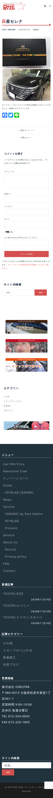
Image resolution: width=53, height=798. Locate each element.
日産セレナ (25, 137)
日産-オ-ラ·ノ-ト (27, 130)
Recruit (10, 549)
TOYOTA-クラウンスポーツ (23, 617)
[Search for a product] (45, 6)
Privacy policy (15, 556)
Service (8, 507)
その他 (6, 396)
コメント (9, 171)
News (7, 500)
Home (7, 485)
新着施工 (36, 30)
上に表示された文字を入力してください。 (21, 237)
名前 (7, 194)
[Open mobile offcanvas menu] (50, 6)
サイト (7, 219)
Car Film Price (14, 464)
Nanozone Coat (15, 471)
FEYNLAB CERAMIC (19, 492)
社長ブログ (8, 410)
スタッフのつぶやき (12, 401)
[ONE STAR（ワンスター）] (14, 6)
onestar (11, 30)
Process (11, 528)
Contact (9, 571)
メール (8, 206)
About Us (10, 542)
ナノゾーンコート (16, 478)
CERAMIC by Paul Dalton (24, 514)
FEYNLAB (12, 521)
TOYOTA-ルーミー (16, 605)
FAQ (6, 564)
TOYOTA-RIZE (13, 594)
